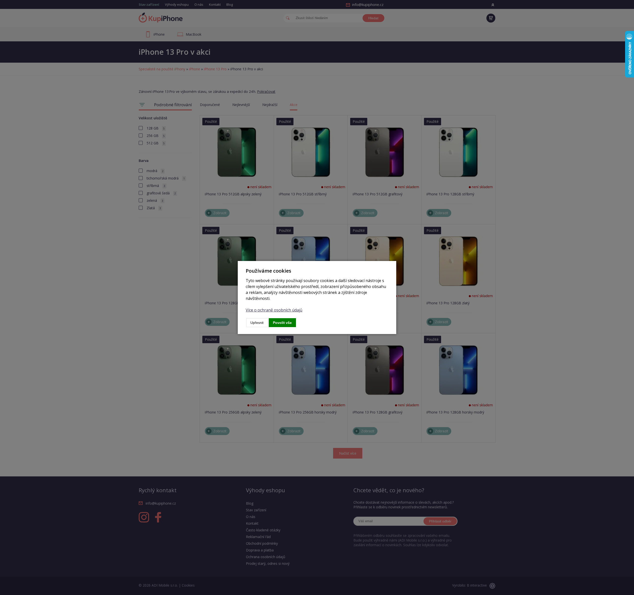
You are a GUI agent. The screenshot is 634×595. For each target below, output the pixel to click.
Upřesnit (257, 323)
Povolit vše (282, 323)
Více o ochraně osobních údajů (274, 310)
